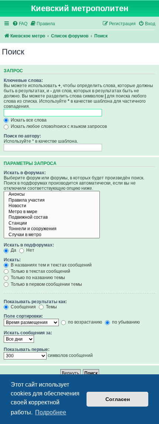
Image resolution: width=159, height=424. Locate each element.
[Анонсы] (51, 195)
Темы (51, 306)
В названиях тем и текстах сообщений (51, 265)
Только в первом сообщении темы (46, 284)
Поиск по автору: (22, 136)
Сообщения (23, 306)
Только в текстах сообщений (40, 271)
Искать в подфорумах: (29, 245)
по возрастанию (84, 322)
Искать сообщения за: (28, 332)
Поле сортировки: (23, 316)
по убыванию (125, 322)
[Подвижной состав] (51, 218)
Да (13, 250)
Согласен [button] (117, 399)
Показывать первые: (27, 349)
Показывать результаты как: (35, 301)
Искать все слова (28, 120)
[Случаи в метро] (51, 235)
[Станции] (51, 223)
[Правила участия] (51, 200)
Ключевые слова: (23, 80)
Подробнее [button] (50, 412)
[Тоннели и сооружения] (51, 229)
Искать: (12, 259)
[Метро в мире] (51, 212)
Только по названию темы (37, 277)
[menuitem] (19, 24)
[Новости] (51, 206)
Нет (29, 250)
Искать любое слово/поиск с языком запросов (58, 126)
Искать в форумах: (25, 172)
